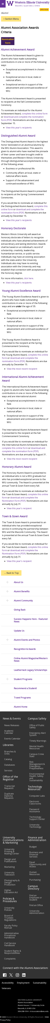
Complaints (10, 958)
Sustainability (39, 982)
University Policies (9, 908)
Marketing (9, 866)
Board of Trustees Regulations (10, 917)
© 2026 (3, 1017)
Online (37, 5)
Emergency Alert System (37, 734)
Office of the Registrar (10, 778)
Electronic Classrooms (35, 802)
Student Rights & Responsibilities (12, 951)
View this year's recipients (19, 127)
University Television (9, 873)
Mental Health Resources (36, 747)
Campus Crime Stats (36, 755)
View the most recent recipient (22, 368)
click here (28, 278)
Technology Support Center (37, 818)
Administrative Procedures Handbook (11, 935)
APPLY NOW (44, 9)
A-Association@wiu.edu (39, 1011)
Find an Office (36, 905)
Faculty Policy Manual (10, 926)
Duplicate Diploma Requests (9, 795)
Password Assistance (34, 810)
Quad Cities (28, 5)
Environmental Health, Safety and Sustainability (36, 777)
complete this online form (34, 113)
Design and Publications (10, 860)
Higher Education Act (11, 891)
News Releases (11, 725)
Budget (33, 846)
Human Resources (34, 873)
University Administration (36, 912)
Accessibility (8, 982)
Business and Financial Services (36, 854)
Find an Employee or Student (35, 897)
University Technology (35, 825)
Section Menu (11, 19)
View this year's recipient (19, 508)
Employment (23, 982)
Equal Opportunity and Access (37, 864)
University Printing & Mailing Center (11, 851)
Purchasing (35, 879)
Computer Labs (37, 795)
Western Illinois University (32, 2)
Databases (9, 764)
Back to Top (11, 573)
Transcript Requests (9, 787)
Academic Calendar (8, 731)
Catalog (8, 759)
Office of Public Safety (36, 726)
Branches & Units (10, 752)
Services (8, 770)
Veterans (6, 988)
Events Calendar (12, 738)
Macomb (18, 5)
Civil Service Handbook (10, 944)
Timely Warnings (37, 740)
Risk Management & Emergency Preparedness (37, 765)
